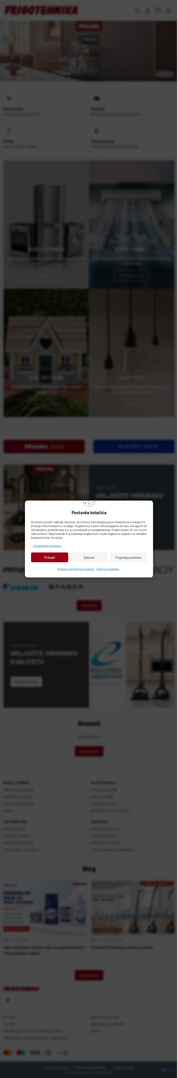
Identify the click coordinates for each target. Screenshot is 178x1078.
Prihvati (48, 557)
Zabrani (87, 557)
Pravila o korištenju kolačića (74, 569)
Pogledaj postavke (127, 557)
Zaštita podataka (106, 569)
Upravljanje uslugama (46, 545)
